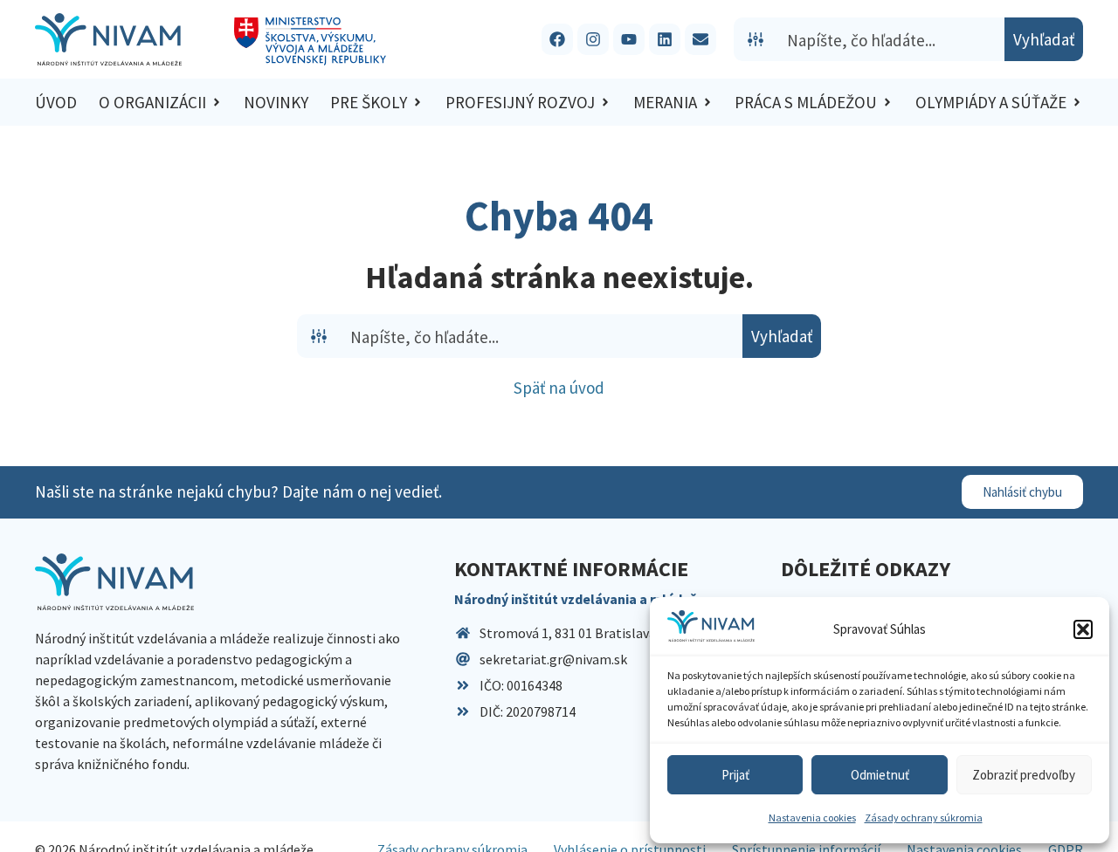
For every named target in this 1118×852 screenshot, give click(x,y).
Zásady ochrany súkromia (924, 817)
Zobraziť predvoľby (1023, 774)
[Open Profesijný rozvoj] (605, 102)
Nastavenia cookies (812, 817)
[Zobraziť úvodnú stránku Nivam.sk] (114, 581)
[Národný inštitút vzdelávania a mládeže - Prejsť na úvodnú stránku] (108, 39)
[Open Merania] (707, 102)
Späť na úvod (559, 387)
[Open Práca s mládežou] (887, 102)
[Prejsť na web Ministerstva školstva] (310, 41)
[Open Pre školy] (417, 102)
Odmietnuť (880, 774)
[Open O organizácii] (216, 102)
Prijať (735, 774)
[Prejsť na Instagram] (593, 39)
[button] (1083, 629)
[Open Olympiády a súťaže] (1077, 102)
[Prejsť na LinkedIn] (664, 39)
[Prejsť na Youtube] (629, 39)
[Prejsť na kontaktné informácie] (700, 39)
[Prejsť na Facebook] (557, 39)
